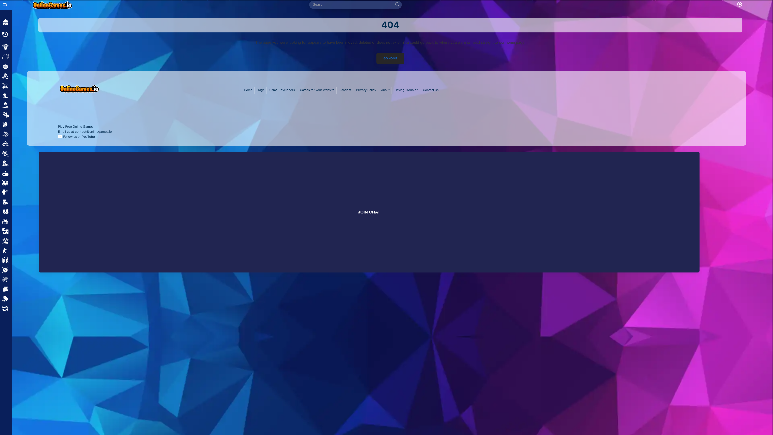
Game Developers (282, 90)
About (385, 90)
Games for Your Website (317, 90)
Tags (260, 90)
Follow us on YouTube (79, 137)
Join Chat (369, 212)
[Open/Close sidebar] (5, 5)
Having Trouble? (406, 90)
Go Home (390, 58)
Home (248, 90)
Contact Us (431, 90)
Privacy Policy (366, 90)
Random (345, 90)
